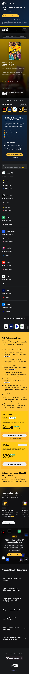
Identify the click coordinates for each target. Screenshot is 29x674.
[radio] (6, 418)
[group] (9, 418)
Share (3, 94)
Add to (15, 85)
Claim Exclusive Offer (11, 16)
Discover (16, 30)
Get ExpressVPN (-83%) (14, 154)
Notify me (6, 88)
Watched (6, 85)
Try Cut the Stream (15, 555)
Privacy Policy (14, 670)
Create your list (9, 523)
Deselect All (23, 104)
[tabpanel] (14, 217)
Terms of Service (14, 668)
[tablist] (14, 100)
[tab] (9, 100)
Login (24, 30)
